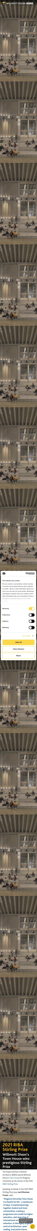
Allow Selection (18, 649)
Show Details (26, 636)
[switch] (32, 615)
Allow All (18, 642)
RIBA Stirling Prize (10, 1184)
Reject (18, 655)
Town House (14, 1178)
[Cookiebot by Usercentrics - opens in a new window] (26, 573)
